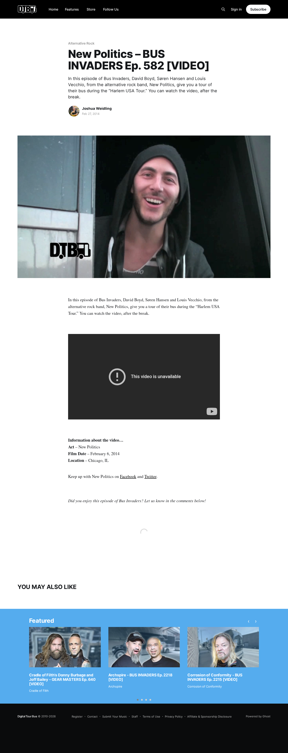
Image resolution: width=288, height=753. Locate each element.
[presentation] (248, 621)
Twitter (150, 476)
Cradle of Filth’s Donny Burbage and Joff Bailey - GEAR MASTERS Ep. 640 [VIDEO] (62, 679)
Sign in (236, 9)
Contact (92, 716)
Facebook (128, 476)
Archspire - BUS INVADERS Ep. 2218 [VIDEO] (140, 677)
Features (72, 9)
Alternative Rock (81, 43)
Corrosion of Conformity (204, 686)
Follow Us (111, 9)
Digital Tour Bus (27, 716)
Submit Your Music (114, 716)
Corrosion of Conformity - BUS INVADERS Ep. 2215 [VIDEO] (214, 677)
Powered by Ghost (258, 716)
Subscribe (258, 9)
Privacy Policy (174, 716)
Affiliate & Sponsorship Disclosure (209, 716)
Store (91, 9)
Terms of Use (151, 716)
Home (53, 9)
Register (77, 716)
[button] (138, 700)
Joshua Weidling (97, 108)
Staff (135, 716)
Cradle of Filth (39, 690)
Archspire (115, 686)
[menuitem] (53, 9)
